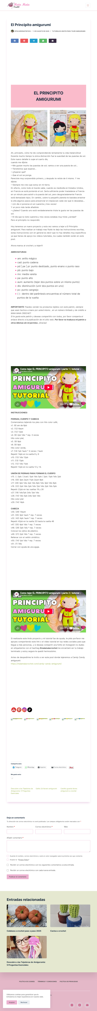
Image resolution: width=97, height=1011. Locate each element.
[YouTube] (80, 1005)
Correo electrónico (44, 827)
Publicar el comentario (17, 877)
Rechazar (24, 1002)
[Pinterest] (24, 41)
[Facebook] (15, 41)
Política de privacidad (69, 981)
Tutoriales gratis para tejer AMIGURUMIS (68, 31)
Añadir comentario (15, 838)
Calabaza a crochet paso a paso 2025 (24, 931)
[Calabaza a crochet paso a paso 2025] (27, 916)
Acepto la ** (19, 860)
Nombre (11, 827)
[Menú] (88, 5)
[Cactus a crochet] (70, 916)
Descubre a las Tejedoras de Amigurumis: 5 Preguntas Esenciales (22, 791)
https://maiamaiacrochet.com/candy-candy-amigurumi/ (36, 664)
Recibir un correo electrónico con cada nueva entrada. (33, 870)
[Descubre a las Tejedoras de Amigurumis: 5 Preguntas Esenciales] (27, 947)
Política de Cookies (27, 981)
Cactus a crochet (58, 931)
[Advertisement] (48, 65)
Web (66, 827)
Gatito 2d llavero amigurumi (46, 789)
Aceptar (12, 1002)
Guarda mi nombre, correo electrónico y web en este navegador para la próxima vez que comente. (46, 856)
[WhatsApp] (43, 41)
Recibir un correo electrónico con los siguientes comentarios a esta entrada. (42, 865)
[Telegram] (33, 41)
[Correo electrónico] (52, 41)
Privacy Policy (24, 860)
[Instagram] (72, 1005)
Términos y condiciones (47, 981)
